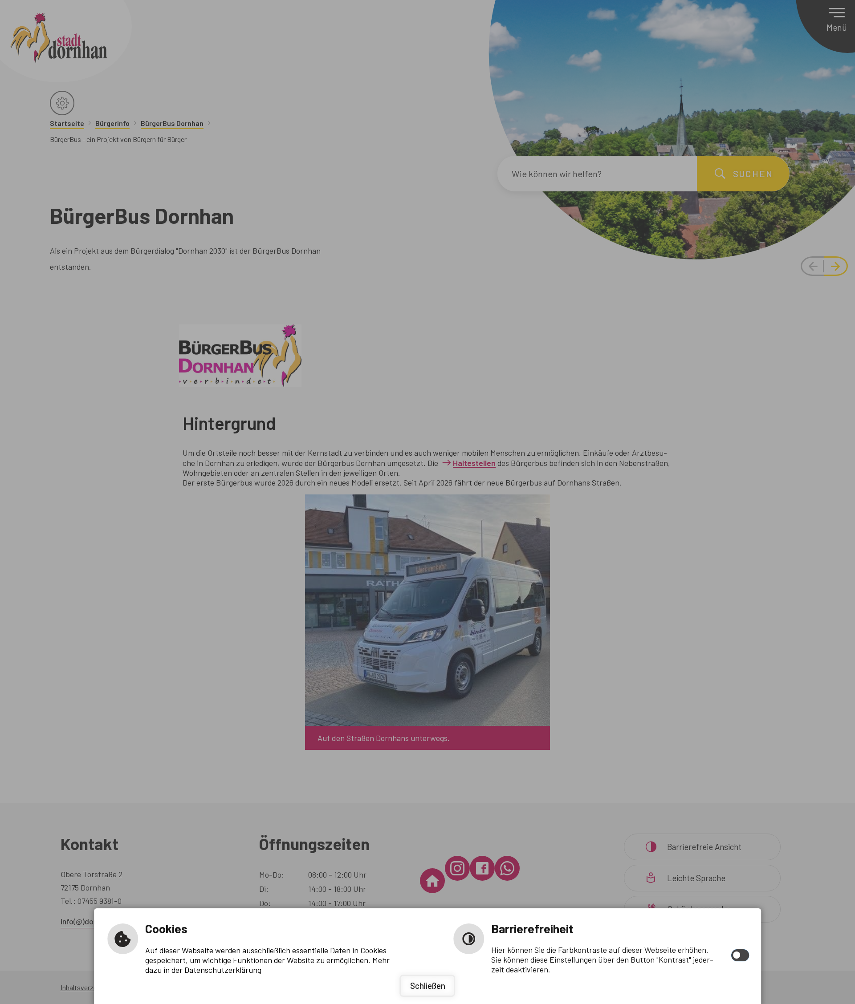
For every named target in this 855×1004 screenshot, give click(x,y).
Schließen (427, 985)
